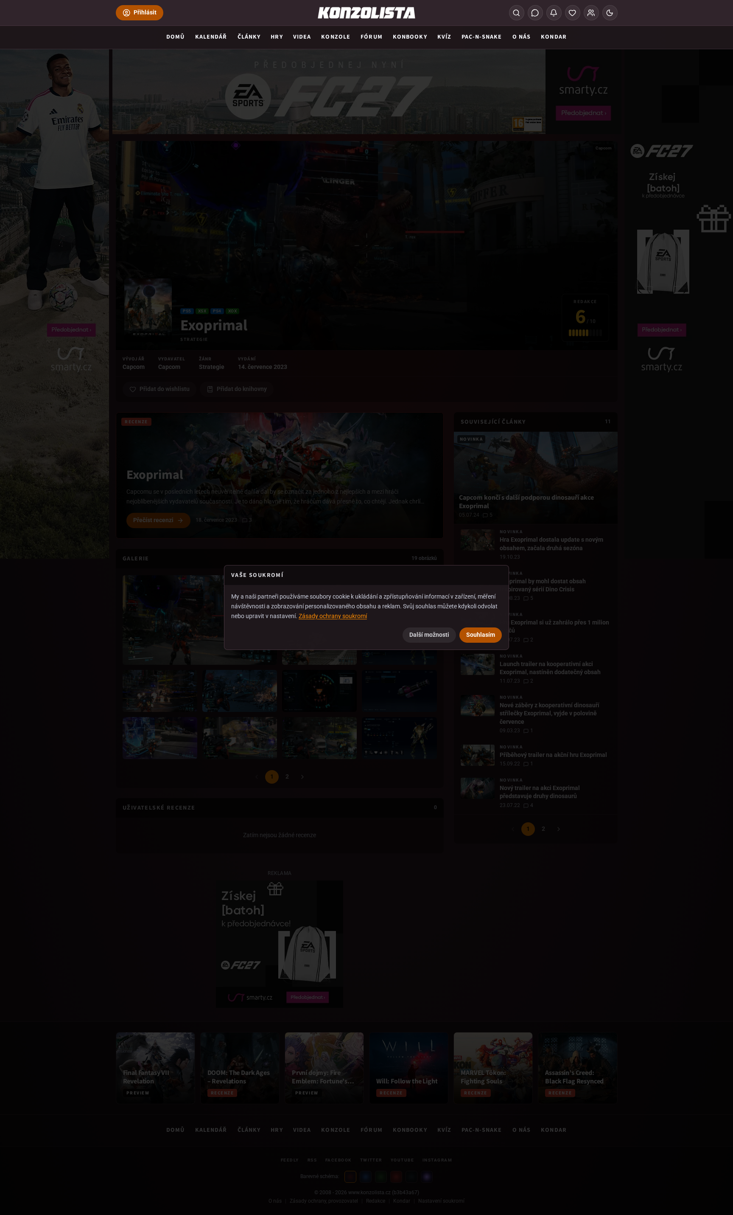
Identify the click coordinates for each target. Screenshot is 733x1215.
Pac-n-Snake (482, 37)
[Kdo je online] (591, 12)
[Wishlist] (572, 12)
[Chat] (535, 12)
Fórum (372, 37)
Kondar (554, 37)
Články (249, 37)
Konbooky (410, 37)
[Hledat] (516, 12)
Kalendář (211, 37)
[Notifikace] (554, 12)
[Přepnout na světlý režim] (610, 12)
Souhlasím (480, 634)
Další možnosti (429, 634)
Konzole (335, 37)
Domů (175, 37)
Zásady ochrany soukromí (333, 615)
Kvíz (444, 37)
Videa (302, 37)
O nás (521, 37)
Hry (277, 37)
